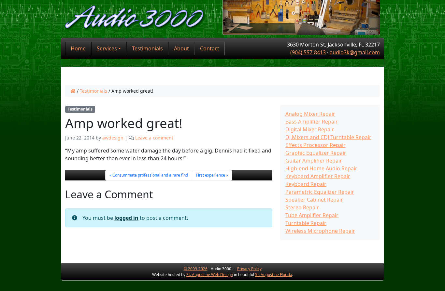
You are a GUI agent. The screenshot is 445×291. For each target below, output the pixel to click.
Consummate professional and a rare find (150, 175)
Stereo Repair (302, 207)
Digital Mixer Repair (309, 129)
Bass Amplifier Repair (311, 121)
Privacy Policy (249, 268)
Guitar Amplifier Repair (313, 160)
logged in (126, 217)
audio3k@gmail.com (355, 52)
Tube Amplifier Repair (311, 215)
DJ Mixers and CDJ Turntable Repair (328, 137)
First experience (210, 175)
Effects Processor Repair (315, 145)
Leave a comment (154, 138)
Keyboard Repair (305, 184)
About (181, 48)
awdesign (112, 138)
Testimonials (147, 48)
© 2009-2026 (196, 268)
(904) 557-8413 (308, 52)
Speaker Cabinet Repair (314, 199)
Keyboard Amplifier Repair (317, 176)
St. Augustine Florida (273, 274)
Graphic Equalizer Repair (315, 152)
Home (78, 48)
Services (107, 48)
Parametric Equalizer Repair (319, 191)
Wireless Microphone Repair (320, 230)
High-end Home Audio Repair (321, 168)
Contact (209, 48)
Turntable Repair (305, 223)
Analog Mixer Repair (310, 113)
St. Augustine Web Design (209, 274)
